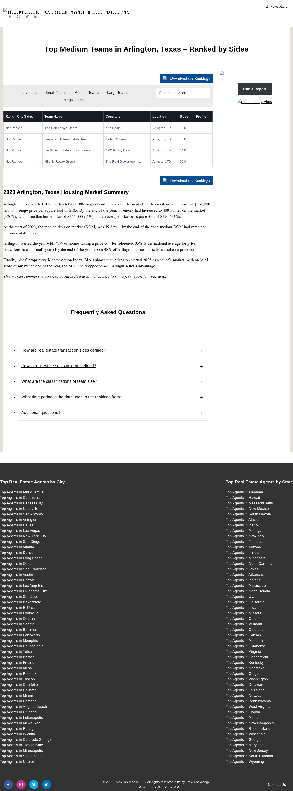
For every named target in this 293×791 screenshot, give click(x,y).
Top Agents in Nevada (243, 696)
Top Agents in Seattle (17, 624)
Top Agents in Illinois (242, 553)
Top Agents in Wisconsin (246, 734)
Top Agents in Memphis (19, 641)
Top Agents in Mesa (16, 668)
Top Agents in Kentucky (245, 663)
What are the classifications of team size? (59, 381)
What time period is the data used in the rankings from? (71, 397)
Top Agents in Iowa (241, 608)
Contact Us (277, 784)
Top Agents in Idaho (242, 525)
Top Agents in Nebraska (245, 668)
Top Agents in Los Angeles (21, 586)
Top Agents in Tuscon (17, 679)
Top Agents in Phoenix (18, 674)
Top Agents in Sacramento (21, 756)
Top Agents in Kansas (243, 635)
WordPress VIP (168, 787)
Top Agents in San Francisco (23, 569)
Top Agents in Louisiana (245, 690)
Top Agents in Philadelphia (21, 646)
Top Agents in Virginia (243, 652)
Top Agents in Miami (16, 696)
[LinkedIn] (36, 16)
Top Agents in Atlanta (17, 547)
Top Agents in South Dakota (248, 514)
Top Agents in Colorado (245, 630)
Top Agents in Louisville (19, 613)
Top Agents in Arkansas (245, 575)
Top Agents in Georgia (244, 740)
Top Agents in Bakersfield (20, 602)
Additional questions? (40, 412)
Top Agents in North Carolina (249, 564)
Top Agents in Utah (241, 597)
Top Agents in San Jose (19, 597)
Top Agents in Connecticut (247, 657)
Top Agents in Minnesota (246, 558)
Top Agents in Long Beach (21, 558)
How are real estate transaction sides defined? (63, 350)
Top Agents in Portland (18, 701)
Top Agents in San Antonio (21, 514)
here (105, 276)
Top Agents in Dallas (16, 525)
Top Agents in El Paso (18, 608)
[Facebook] (10, 16)
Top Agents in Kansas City (21, 503)
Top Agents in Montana (244, 641)
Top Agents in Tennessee (246, 542)
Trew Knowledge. (198, 782)
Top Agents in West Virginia (248, 707)
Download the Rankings (189, 78)
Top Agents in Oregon (243, 674)
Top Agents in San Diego (20, 542)
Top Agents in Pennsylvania (248, 701)
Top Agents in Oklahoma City (23, 591)
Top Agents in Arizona (243, 547)
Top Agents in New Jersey (247, 751)
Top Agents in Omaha (17, 619)
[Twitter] (27, 16)
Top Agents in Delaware (245, 685)
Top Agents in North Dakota (248, 591)
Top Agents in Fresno (17, 663)
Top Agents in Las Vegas (20, 531)
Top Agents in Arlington (18, 520)
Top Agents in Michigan (244, 531)
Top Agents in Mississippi (246, 586)
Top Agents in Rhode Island (248, 729)
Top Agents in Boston (17, 657)
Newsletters (278, 6)
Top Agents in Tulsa (16, 652)
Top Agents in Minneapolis (21, 751)
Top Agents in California (245, 602)
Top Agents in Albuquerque (22, 492)
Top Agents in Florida (243, 712)
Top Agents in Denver (17, 553)
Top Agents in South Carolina (249, 756)
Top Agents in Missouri (244, 613)
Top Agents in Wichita (17, 734)
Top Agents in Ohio (241, 619)
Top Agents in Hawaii (243, 498)
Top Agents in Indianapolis (21, 718)
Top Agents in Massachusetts (249, 503)
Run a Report (254, 89)
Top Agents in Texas (242, 569)
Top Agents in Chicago (18, 712)
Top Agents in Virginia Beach (23, 707)
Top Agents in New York (245, 536)
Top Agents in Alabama (244, 492)
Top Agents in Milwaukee (20, 723)
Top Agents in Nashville (19, 509)
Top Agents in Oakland (18, 564)
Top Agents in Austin (16, 575)
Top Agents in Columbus (20, 498)
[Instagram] (19, 16)
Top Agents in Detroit (17, 580)
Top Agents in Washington (247, 679)
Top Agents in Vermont (244, 624)
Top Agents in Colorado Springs (26, 740)
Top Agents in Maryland (245, 745)
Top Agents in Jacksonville (21, 745)
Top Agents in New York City (23, 536)
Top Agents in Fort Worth (20, 635)
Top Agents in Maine (242, 718)
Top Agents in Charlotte (19, 685)
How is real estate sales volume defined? (58, 366)
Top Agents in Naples (17, 762)
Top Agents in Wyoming (245, 762)
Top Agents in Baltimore (19, 630)
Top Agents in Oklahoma (245, 646)
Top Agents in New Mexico (247, 509)
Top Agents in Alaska (243, 520)
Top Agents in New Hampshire (250, 723)
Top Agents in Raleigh (18, 729)
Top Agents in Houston (18, 690)
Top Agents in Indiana (243, 580)
